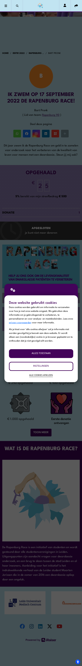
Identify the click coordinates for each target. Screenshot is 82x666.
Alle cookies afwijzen (41, 375)
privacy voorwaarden (20, 323)
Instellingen (41, 366)
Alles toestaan (41, 353)
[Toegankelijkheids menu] (78, 661)
